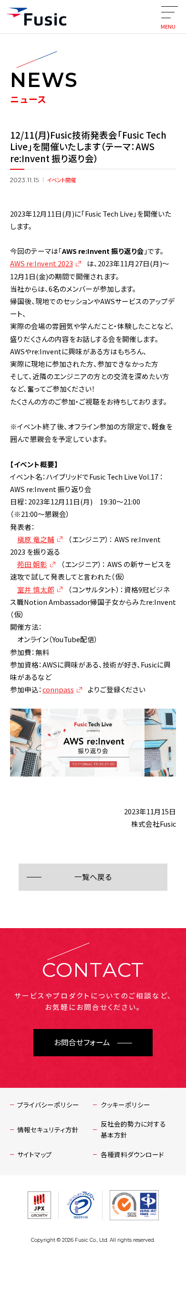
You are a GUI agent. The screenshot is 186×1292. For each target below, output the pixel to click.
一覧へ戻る (93, 877)
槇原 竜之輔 (35, 539)
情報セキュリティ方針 (48, 1129)
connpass (58, 689)
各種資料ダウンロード (132, 1154)
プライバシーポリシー (48, 1104)
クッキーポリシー (125, 1104)
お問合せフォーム (82, 1042)
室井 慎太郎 (35, 589)
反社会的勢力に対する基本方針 (133, 1129)
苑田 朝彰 (32, 564)
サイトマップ (34, 1154)
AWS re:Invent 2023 (41, 263)
